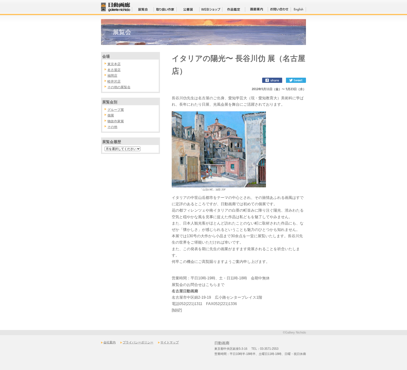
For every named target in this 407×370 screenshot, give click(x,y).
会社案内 (109, 342)
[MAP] (177, 310)
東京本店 (114, 64)
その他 (112, 127)
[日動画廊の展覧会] (143, 10)
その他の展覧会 (118, 87)
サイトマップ (169, 342)
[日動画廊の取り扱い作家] (165, 10)
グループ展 (115, 110)
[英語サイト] (298, 10)
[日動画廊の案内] (256, 10)
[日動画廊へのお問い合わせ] (279, 10)
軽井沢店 (114, 81)
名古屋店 (114, 70)
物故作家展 (115, 121)
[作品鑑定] (233, 10)
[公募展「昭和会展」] (188, 10)
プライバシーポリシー (138, 342)
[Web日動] (210, 10)
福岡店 (112, 75)
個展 (110, 115)
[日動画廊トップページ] (115, 9)
